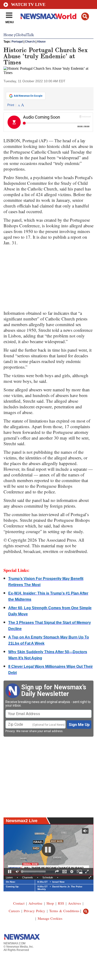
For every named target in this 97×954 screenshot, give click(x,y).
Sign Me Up (79, 724)
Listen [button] (9, 877)
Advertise (35, 903)
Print (10, 105)
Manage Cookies (50, 918)
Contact (18, 903)
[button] (85, 16)
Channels (27, 877)
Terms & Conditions (64, 910)
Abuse (41, 41)
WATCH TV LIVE (28, 4)
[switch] (17, 871)
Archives (74, 903)
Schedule (47, 877)
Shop (50, 903)
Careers (14, 910)
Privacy (10, 731)
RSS (61, 903)
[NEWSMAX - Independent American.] (48, 16)
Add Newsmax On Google (28, 96)
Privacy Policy (34, 910)
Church (30, 41)
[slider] (34, 871)
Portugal (17, 41)
